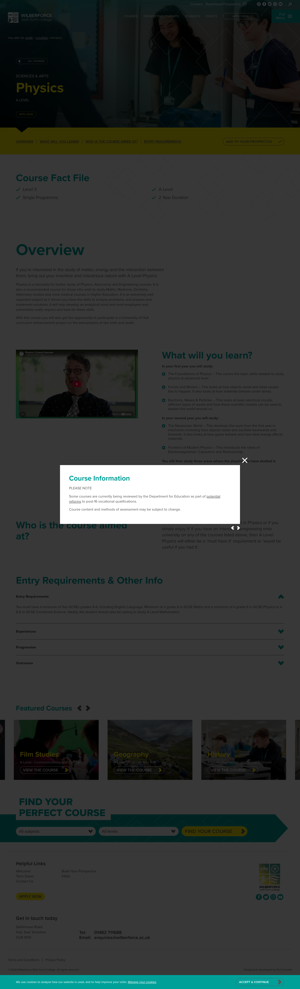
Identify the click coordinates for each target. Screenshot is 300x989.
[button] (232, 528)
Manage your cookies (142, 982)
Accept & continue (254, 982)
